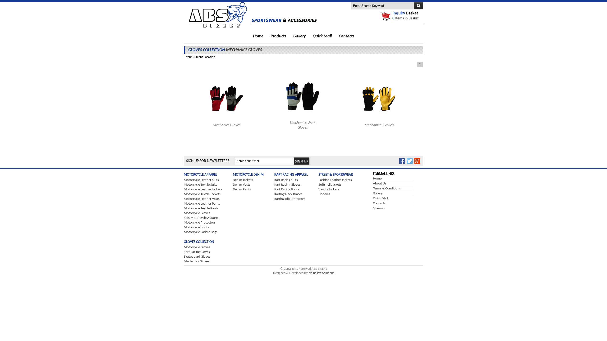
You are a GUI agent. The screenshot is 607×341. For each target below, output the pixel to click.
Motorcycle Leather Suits (201, 180)
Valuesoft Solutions (321, 273)
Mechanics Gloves (196, 261)
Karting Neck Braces (288, 194)
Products (278, 36)
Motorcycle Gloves (197, 213)
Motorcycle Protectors (200, 222)
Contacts (346, 36)
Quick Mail (322, 36)
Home (258, 36)
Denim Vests (241, 185)
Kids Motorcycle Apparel (201, 218)
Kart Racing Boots (286, 189)
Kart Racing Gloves (287, 185)
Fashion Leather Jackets (335, 180)
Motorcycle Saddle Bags (200, 232)
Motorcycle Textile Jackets (202, 194)
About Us (379, 183)
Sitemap (379, 208)
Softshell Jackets (329, 185)
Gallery (299, 36)
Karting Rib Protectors (289, 199)
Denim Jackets (243, 180)
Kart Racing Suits (286, 180)
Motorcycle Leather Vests (202, 199)
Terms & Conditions (387, 188)
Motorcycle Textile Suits (200, 185)
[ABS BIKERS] (218, 28)
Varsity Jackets (328, 189)
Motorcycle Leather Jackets (203, 189)
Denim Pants (242, 189)
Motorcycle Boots (196, 227)
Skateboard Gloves (197, 257)
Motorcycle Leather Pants (202, 204)
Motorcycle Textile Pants (201, 208)
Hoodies (324, 194)
